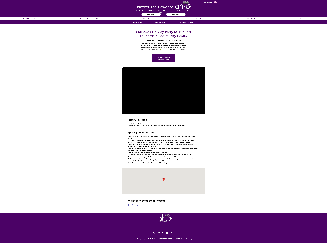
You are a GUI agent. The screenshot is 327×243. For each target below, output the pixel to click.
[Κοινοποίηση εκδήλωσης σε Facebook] (128, 205)
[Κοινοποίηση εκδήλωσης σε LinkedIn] (137, 205)
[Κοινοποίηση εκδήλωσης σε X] (132, 205)
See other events (163, 59)
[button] (215, 1)
